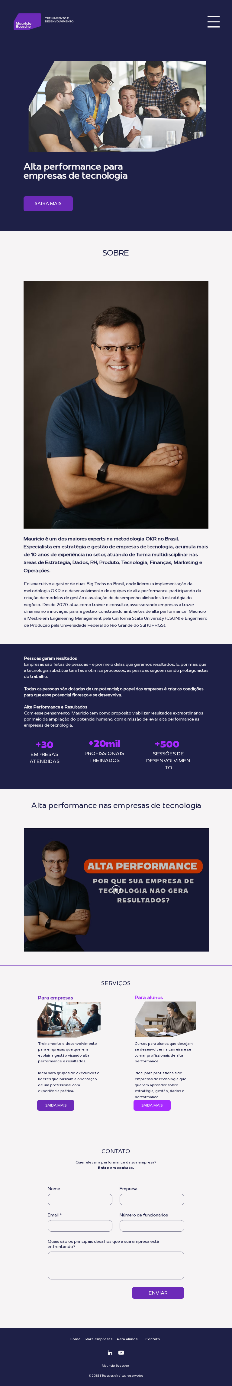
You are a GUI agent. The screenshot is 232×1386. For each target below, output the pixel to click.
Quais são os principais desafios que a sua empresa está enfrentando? (103, 1244)
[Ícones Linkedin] (110, 1353)
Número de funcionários (144, 1215)
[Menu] (214, 21)
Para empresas (55, 998)
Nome (54, 1188)
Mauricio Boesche (115, 1366)
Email (55, 1215)
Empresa (128, 1188)
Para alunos (149, 997)
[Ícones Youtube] (121, 1353)
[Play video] (116, 889)
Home (75, 1339)
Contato (152, 1339)
